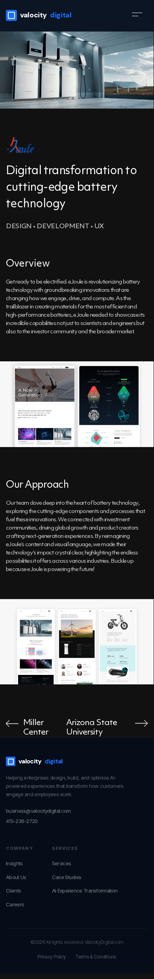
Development (63, 226)
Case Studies (67, 877)
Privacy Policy (51, 957)
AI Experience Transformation (84, 890)
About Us (16, 877)
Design (19, 226)
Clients (13, 890)
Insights (14, 863)
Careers (15, 904)
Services (61, 863)
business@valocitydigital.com (38, 811)
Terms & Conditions (95, 957)
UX (99, 226)
